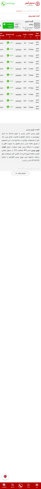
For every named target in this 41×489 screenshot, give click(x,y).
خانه (38, 11)
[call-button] (20, 486)
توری (24, 11)
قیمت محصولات (31, 11)
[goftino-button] (5, 476)
